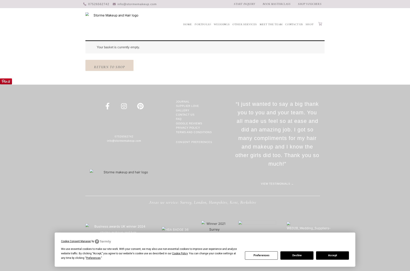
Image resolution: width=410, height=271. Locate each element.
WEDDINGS (222, 24)
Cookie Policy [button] (180, 253)
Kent (234, 202)
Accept (332, 255)
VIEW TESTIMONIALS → (277, 183)
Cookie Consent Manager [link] (76, 241)
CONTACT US (294, 24)
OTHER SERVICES (244, 24)
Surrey (186, 202)
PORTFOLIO (203, 24)
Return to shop (109, 67)
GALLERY (182, 110)
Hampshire (218, 202)
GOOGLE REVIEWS (189, 123)
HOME (187, 24)
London (200, 202)
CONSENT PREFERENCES (194, 142)
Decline (297, 255)
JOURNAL (183, 101)
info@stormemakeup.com (124, 140)
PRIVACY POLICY (188, 127)
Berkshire (248, 202)
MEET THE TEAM (271, 24)
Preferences (261, 255)
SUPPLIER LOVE (187, 106)
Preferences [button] (93, 257)
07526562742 (124, 136)
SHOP (309, 24)
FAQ (179, 119)
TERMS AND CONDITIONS (194, 132)
